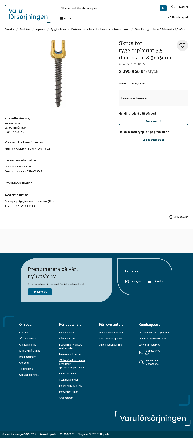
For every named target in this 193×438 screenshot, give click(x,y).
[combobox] (113, 8)
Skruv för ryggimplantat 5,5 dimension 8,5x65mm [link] (160, 29)
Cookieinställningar (29, 374)
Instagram (136, 281)
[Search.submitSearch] (163, 8)
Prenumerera (40, 291)
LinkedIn (158, 281)
